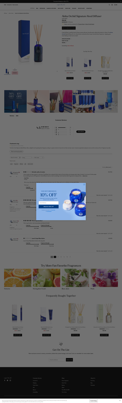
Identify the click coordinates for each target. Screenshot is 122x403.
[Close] (120, 400)
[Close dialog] (84, 184)
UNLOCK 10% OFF (48, 206)
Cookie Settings (93, 400)
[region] (61, 401)
